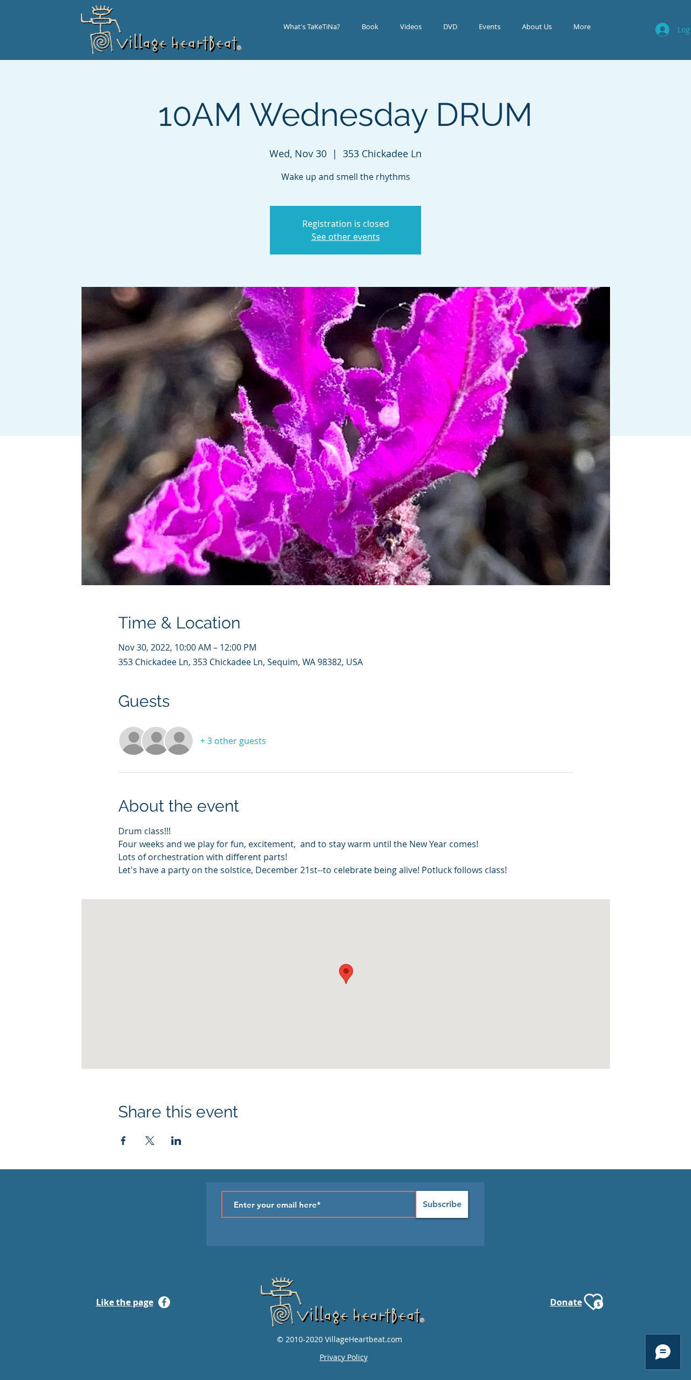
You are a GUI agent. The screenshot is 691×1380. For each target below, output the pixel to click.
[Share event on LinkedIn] (176, 1140)
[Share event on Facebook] (123, 1140)
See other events (345, 237)
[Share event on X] (150, 1140)
